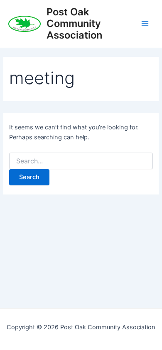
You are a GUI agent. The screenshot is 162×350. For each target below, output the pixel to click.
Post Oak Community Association (74, 23)
